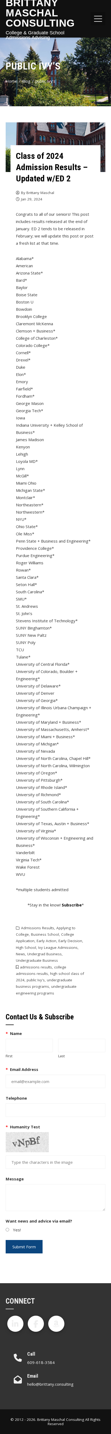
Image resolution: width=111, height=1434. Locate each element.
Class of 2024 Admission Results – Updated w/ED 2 (52, 167)
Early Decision (70, 940)
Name (14, 1033)
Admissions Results (37, 927)
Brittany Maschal (40, 192)
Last (61, 1055)
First (9, 1055)
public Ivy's (36, 980)
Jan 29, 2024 (31, 199)
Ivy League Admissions (58, 947)
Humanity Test (23, 1126)
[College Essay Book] (56, 1324)
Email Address (22, 1069)
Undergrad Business (44, 954)
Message (15, 1178)
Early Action (46, 940)
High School (26, 947)
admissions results (36, 967)
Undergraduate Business (37, 960)
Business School (45, 934)
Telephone (16, 1098)
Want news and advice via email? (39, 1221)
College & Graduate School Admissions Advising (35, 35)
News (20, 954)
